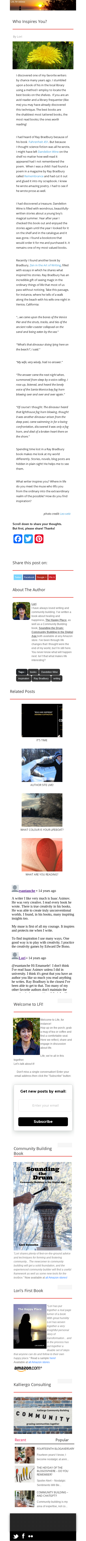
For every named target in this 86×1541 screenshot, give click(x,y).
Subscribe (43, 1122)
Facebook (29, 577)
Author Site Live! (42, 785)
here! (53, 1358)
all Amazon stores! (56, 1277)
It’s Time (41, 740)
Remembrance (33, 176)
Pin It (52, 577)
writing (56, 678)
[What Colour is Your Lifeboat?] (42, 825)
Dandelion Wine (48, 152)
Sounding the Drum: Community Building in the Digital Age (52, 632)
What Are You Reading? (42, 874)
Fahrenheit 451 (38, 142)
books (33, 672)
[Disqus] (43, 938)
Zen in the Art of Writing (45, 265)
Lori (19, 37)
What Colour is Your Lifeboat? (42, 830)
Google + (42, 577)
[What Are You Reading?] (42, 870)
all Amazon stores (39, 1362)
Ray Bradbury (41, 678)
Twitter (18, 577)
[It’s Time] (42, 736)
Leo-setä (65, 514)
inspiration (23, 678)
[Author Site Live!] (42, 781)
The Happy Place (56, 620)
